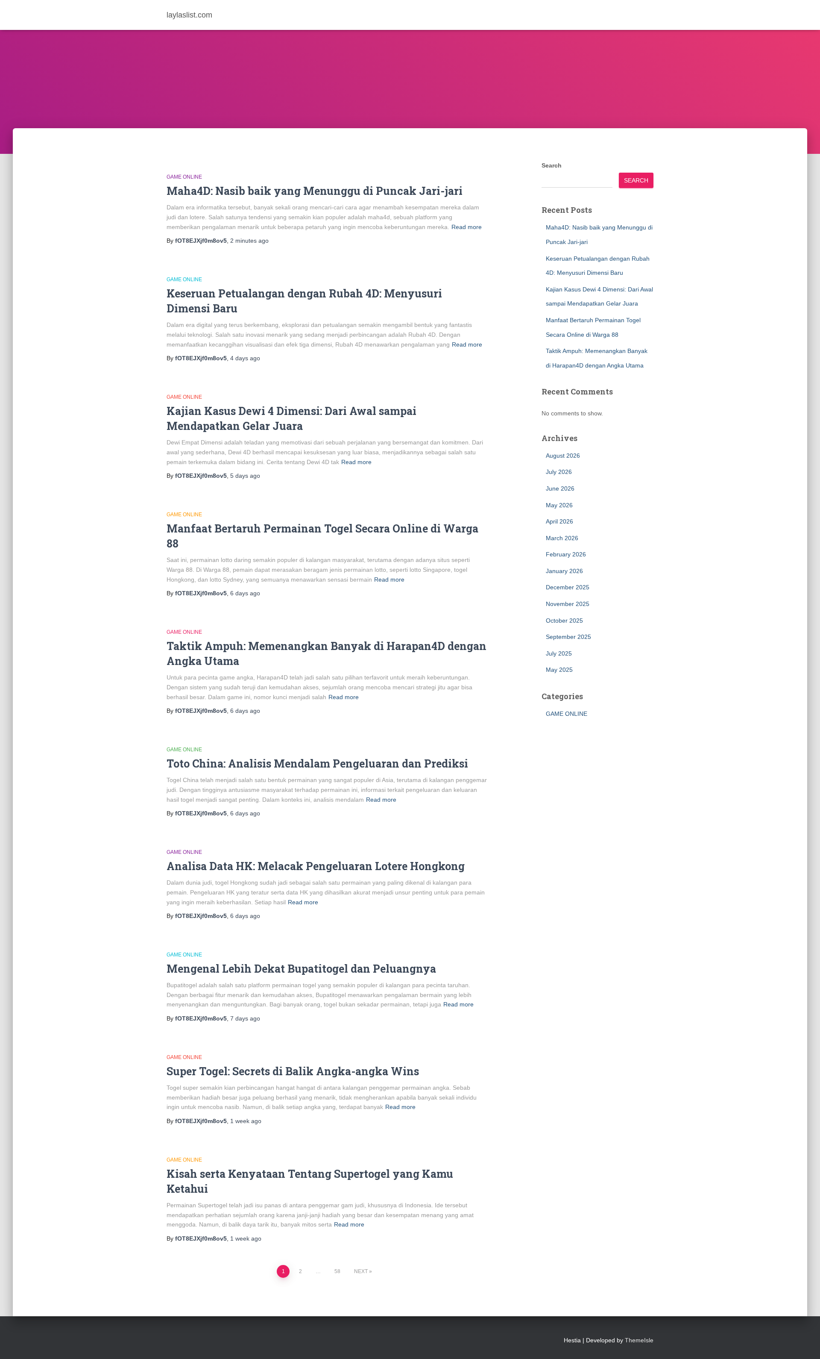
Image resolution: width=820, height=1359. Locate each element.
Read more (466, 227)
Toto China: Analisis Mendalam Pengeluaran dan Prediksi (317, 763)
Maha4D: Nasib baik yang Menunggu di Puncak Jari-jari (315, 191)
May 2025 (559, 669)
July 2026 (559, 471)
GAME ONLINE (184, 177)
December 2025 (567, 587)
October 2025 (564, 620)
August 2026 (563, 455)
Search (552, 165)
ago (249, 240)
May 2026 (559, 505)
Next (361, 1271)
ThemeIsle (639, 1340)
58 (337, 1271)
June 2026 (560, 488)
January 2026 (564, 571)
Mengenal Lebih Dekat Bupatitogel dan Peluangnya (301, 969)
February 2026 (566, 554)
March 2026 (562, 538)
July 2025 (559, 653)
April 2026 (559, 521)
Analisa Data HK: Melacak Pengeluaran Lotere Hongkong (316, 866)
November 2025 (567, 603)
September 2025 (568, 636)
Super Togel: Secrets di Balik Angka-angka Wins (293, 1071)
